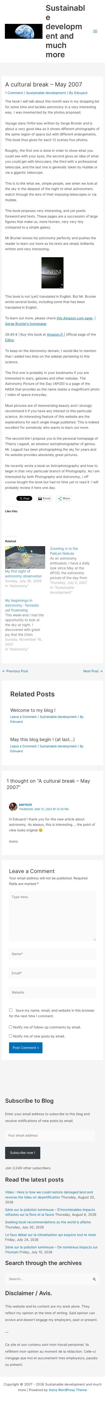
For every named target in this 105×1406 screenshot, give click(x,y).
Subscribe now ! (22, 1153)
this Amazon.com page (75, 318)
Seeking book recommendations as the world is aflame (48, 1222)
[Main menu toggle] (95, 31)
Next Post (93, 671)
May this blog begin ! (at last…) (42, 739)
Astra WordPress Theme (68, 1390)
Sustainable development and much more (65, 31)
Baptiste (25, 805)
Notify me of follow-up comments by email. (47, 1027)
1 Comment (14, 93)
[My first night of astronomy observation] (25, 557)
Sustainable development (46, 93)
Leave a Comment (23, 717)
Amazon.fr (55, 334)
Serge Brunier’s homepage (25, 324)
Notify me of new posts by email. (39, 1036)
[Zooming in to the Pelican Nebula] (72, 570)
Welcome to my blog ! (32, 710)
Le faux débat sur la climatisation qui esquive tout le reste (50, 1235)
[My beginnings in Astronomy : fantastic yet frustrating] (27, 625)
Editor (9, 340)
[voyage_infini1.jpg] (52, 273)
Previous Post (15, 671)
